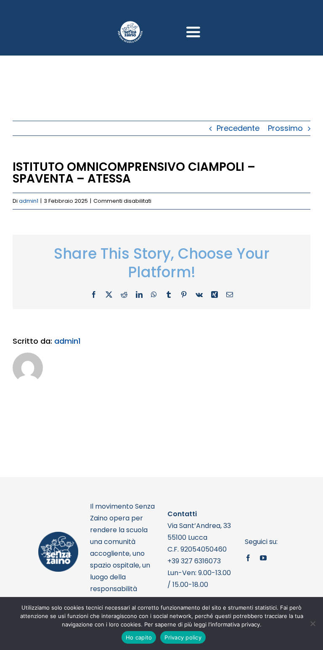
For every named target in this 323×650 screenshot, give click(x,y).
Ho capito (139, 637)
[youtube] (263, 557)
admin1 (28, 201)
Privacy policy (182, 637)
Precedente (238, 128)
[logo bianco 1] (130, 24)
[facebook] (248, 557)
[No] (312, 623)
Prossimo (285, 128)
